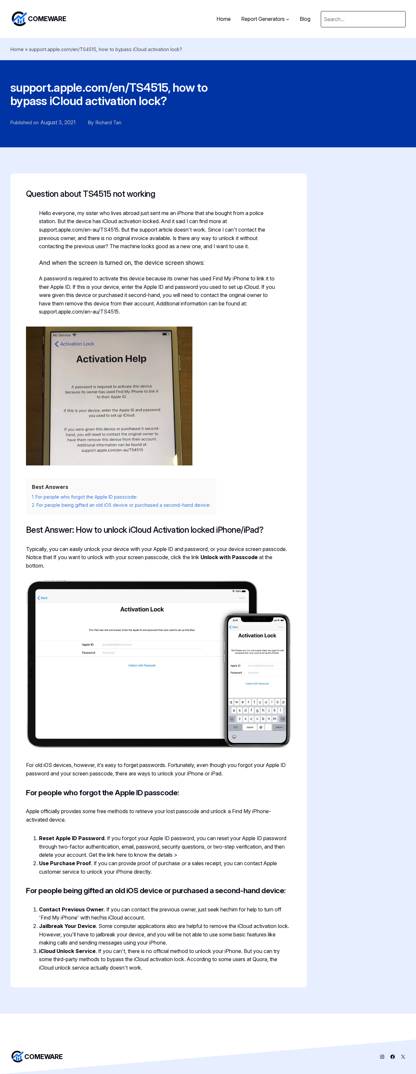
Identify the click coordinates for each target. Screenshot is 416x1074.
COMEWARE (47, 19)
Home (17, 49)
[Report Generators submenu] (287, 19)
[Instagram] (382, 1056)
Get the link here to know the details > (133, 855)
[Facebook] (392, 1056)
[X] (403, 1056)
